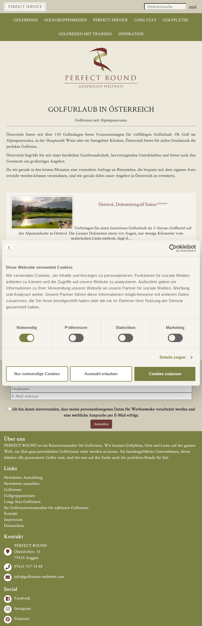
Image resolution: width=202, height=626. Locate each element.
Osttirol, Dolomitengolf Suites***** (132, 204)
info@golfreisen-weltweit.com (39, 576)
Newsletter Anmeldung (23, 477)
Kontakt (11, 513)
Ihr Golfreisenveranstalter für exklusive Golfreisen (46, 507)
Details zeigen (173, 357)
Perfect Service (110, 20)
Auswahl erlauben (101, 373)
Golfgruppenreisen (65, 20)
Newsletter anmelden (21, 483)
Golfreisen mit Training (85, 34)
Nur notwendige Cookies (37, 373)
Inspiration (131, 34)
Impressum (13, 519)
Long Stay (145, 20)
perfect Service (25, 7)
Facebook (22, 598)
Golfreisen (26, 20)
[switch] (76, 338)
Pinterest (21, 618)
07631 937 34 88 (28, 566)
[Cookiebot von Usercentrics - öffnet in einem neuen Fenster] (173, 248)
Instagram (22, 608)
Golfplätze (175, 20)
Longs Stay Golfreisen (22, 501)
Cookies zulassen (165, 373)
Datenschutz (14, 525)
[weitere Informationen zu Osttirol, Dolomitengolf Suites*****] (101, 195)
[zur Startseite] (101, 60)
